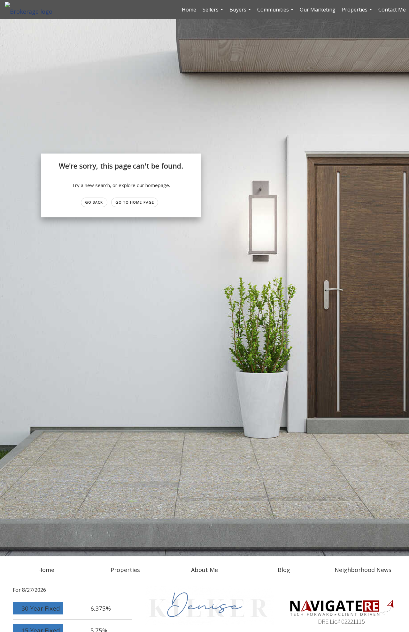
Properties (358, 12)
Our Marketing (318, 9)
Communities (276, 12)
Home (189, 9)
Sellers (214, 12)
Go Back (94, 202)
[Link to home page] (32, 9)
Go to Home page (134, 202)
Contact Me (392, 9)
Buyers (240, 12)
